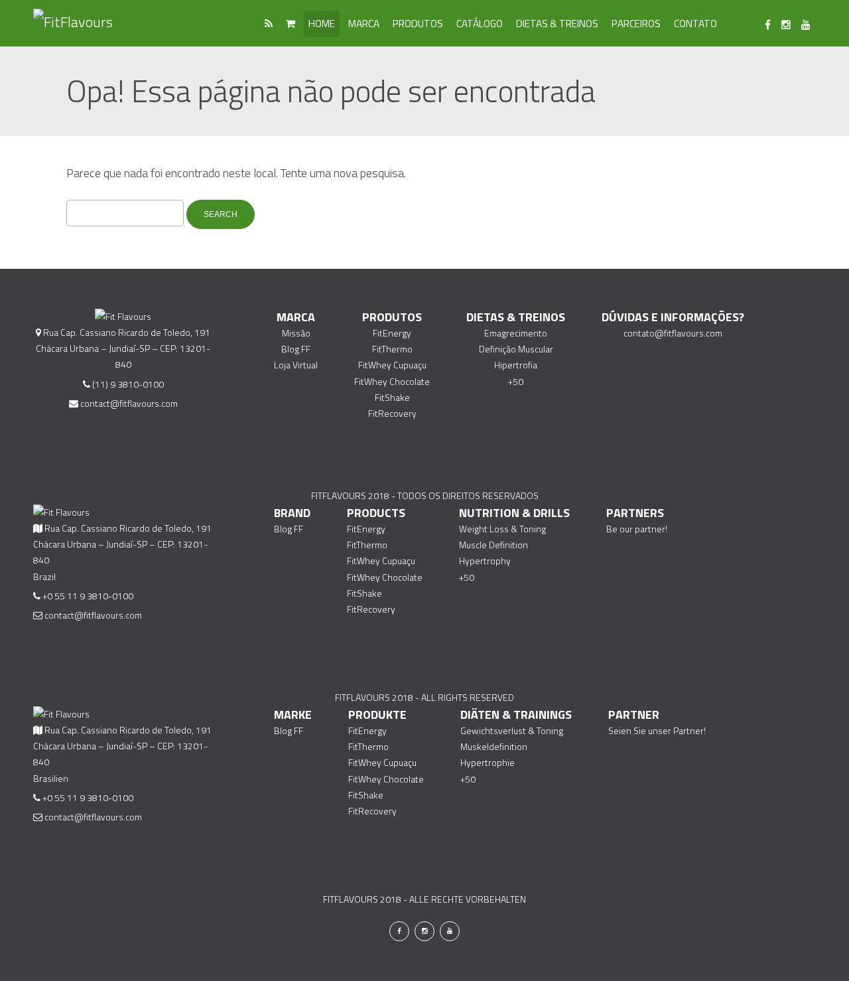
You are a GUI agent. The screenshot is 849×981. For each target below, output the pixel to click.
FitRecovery (392, 413)
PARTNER (633, 714)
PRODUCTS (376, 512)
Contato (695, 23)
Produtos (418, 23)
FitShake (392, 397)
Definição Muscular (516, 349)
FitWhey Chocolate (392, 381)
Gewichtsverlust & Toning (511, 730)
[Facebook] (767, 25)
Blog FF (295, 349)
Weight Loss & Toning (502, 529)
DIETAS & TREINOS (515, 317)
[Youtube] (806, 25)
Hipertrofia (515, 365)
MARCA (296, 317)
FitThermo (392, 349)
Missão (296, 333)
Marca (363, 23)
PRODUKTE (377, 714)
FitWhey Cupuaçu (392, 365)
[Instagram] (786, 25)
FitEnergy (392, 333)
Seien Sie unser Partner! (657, 730)
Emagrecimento (515, 333)
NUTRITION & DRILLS (514, 512)
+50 (515, 381)
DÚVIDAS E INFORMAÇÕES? (673, 317)
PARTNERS (635, 512)
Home (321, 23)
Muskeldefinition (493, 746)
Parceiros (636, 23)
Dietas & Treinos (557, 23)
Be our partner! (636, 529)
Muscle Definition (493, 545)
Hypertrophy (485, 560)
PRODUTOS (392, 317)
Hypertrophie (487, 762)
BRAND (292, 512)
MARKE (293, 714)
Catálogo (479, 23)
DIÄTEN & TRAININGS (516, 714)
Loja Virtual (296, 365)
